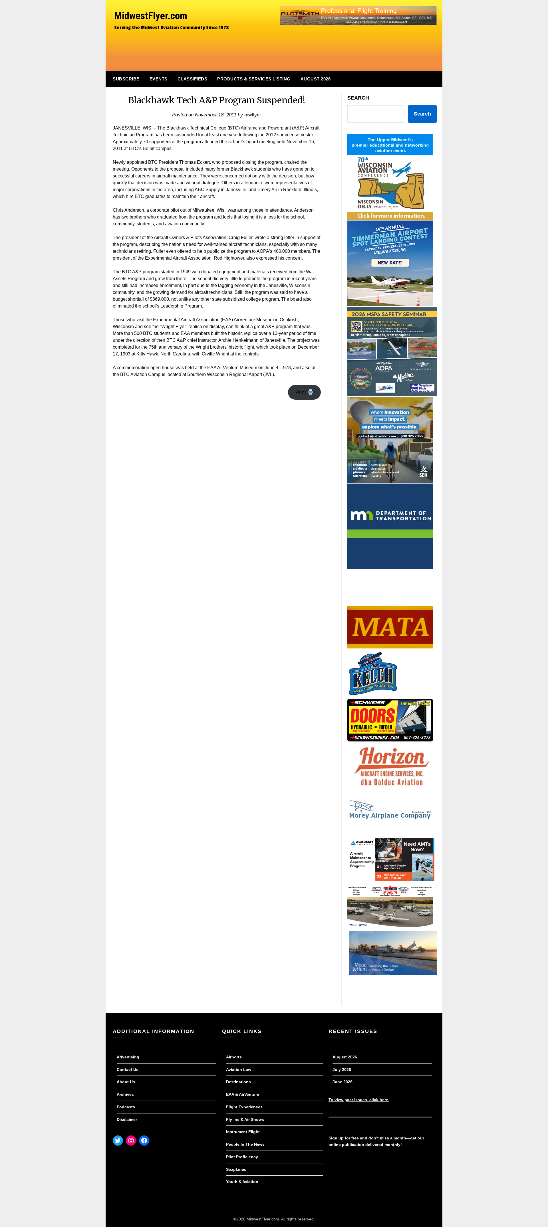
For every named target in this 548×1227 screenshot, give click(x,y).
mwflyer (252, 115)
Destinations (238, 1082)
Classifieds (192, 78)
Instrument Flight (243, 1131)
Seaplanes (236, 1169)
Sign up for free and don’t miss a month (367, 1138)
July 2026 (342, 1069)
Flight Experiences (244, 1107)
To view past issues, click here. (359, 1099)
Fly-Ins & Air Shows (245, 1119)
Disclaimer (127, 1119)
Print (301, 392)
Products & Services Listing (254, 78)
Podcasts (126, 1107)
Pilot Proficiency (242, 1157)
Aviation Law (238, 1069)
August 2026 (316, 78)
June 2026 (342, 1082)
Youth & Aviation (242, 1181)
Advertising (128, 1057)
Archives (125, 1094)
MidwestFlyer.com (150, 16)
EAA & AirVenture (242, 1094)
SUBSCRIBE (126, 78)
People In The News (245, 1144)
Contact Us (127, 1069)
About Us (126, 1082)
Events (159, 78)
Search (358, 98)
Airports (234, 1057)
